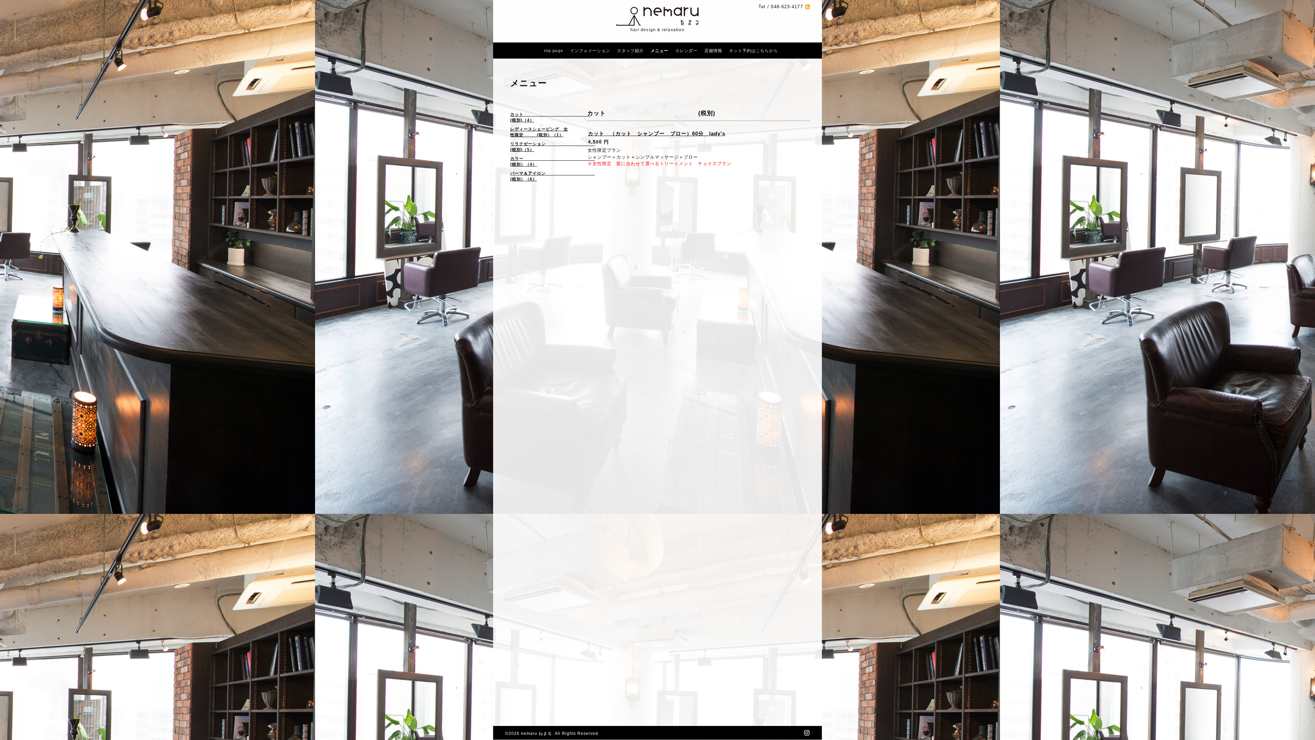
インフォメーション (590, 50)
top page (553, 50)
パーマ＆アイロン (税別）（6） (542, 176)
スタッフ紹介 (630, 50)
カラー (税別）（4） (542, 161)
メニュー (659, 50)
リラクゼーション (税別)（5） (542, 146)
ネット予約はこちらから (753, 50)
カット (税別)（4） (542, 117)
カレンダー (686, 50)
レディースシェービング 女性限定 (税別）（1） (539, 132)
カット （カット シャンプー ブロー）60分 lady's (656, 133)
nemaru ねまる (536, 733)
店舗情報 (713, 50)
